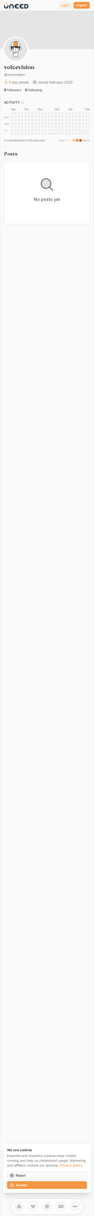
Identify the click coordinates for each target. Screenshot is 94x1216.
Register (81, 5)
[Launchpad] (19, 1206)
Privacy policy (71, 1165)
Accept (21, 1185)
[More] (75, 1206)
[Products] (47, 1206)
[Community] (33, 1206)
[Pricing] (61, 1206)
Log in (65, 5)
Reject (21, 1175)
